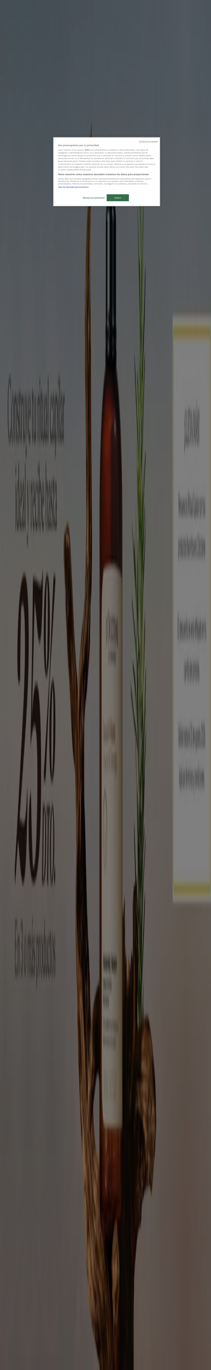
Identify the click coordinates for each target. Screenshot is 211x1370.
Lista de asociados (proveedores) (73, 187)
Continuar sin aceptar (148, 141)
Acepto (118, 197)
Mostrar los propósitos (94, 197)
